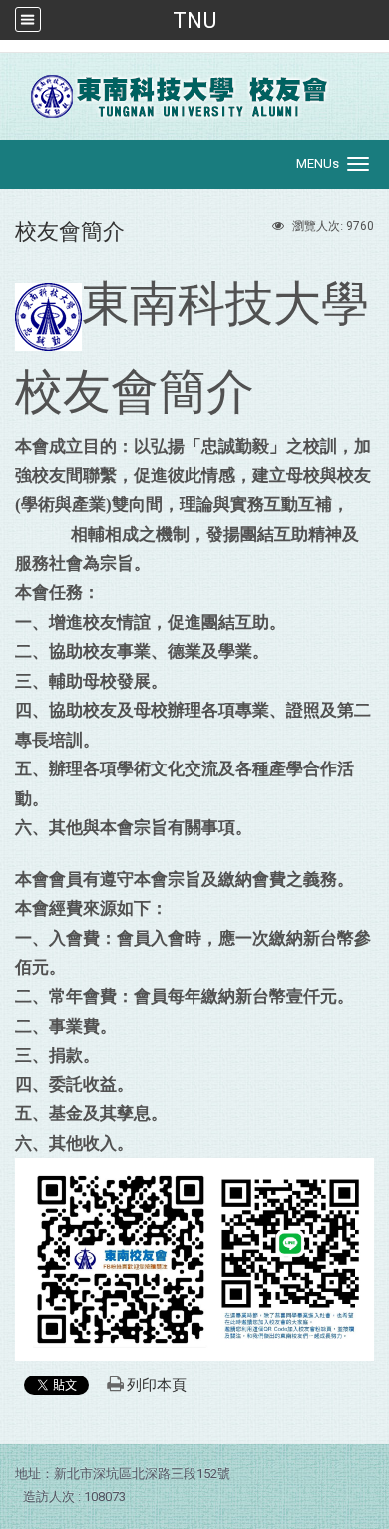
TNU (194, 20)
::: (6, 56)
